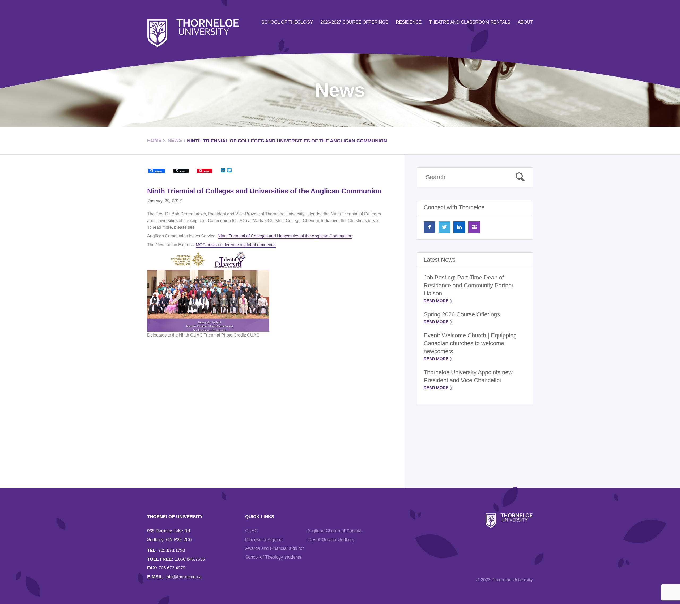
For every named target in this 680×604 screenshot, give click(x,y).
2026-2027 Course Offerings (354, 22)
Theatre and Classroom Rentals (469, 22)
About (525, 22)
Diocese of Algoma (263, 539)
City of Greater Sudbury (331, 539)
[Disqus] (266, 407)
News (175, 140)
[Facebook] (429, 227)
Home (154, 140)
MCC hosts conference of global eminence (236, 245)
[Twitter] (444, 227)
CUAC (251, 530)
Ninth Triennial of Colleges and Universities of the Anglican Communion (285, 236)
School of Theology (287, 22)
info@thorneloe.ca (183, 576)
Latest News (440, 259)
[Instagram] (474, 227)
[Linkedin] (459, 227)
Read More (436, 301)
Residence (409, 22)
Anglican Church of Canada (334, 530)
